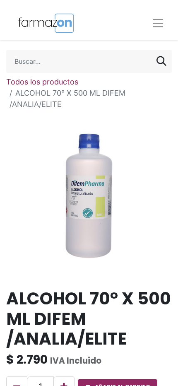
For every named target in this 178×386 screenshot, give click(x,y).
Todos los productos (42, 81)
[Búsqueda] (161, 61)
